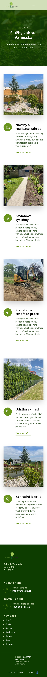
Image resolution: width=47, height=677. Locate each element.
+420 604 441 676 (21, 607)
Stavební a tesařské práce (27, 312)
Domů (8, 620)
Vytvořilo (30, 672)
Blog (7, 640)
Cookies (12, 672)
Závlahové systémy (24, 218)
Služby (8, 628)
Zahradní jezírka (28, 496)
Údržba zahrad (27, 409)
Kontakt (9, 644)
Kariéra (8, 636)
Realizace (10, 632)
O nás (8, 624)
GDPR (21, 672)
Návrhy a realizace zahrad (29, 127)
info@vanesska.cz (21, 591)
